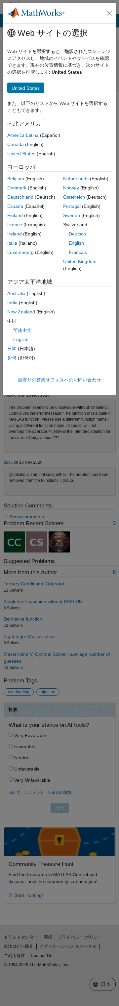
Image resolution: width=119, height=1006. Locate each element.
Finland (15, 215)
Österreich (74, 197)
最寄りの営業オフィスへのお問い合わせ (59, 379)
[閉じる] (109, 13)
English (76, 243)
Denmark (16, 187)
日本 (12, 348)
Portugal (72, 206)
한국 (12, 357)
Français (78, 252)
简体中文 (22, 330)
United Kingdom (80, 261)
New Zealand (21, 311)
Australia (16, 293)
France (14, 224)
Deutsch (77, 233)
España (15, 206)
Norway (71, 187)
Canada (15, 144)
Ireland (14, 233)
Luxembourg (20, 252)
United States (21, 153)
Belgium (15, 178)
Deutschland (20, 197)
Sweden (71, 215)
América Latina (23, 135)
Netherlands (76, 178)
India (12, 302)
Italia (12, 243)
